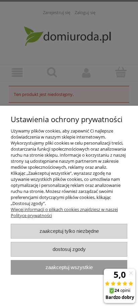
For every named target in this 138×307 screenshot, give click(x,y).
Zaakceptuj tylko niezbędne (69, 231)
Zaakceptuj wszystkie (69, 267)
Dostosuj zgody (69, 249)
